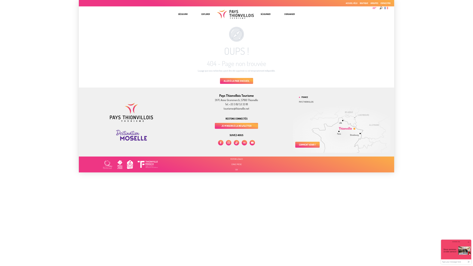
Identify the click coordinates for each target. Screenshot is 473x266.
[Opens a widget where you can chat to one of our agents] (456, 252)
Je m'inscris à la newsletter (236, 126)
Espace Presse (236, 164)
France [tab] (304, 97)
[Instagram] (228, 142)
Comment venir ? (307, 144)
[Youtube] (252, 142)
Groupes (374, 3)
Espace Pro (385, 3)
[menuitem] (182, 14)
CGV (236, 170)
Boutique (364, 3)
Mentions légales (236, 159)
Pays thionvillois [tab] (306, 102)
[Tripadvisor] (244, 142)
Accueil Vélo (351, 3)
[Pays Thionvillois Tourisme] (131, 121)
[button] (381, 8)
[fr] (386, 8)
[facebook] (220, 142)
